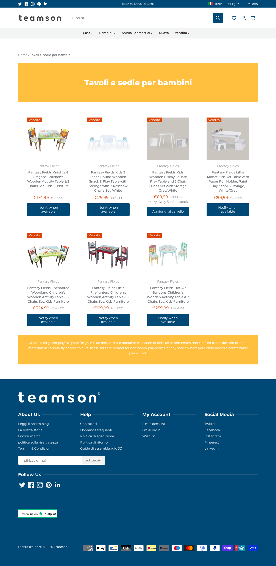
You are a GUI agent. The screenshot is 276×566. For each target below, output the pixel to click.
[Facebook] (207, 545)
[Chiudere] (261, 500)
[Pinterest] (220, 545)
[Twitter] (201, 545)
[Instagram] (214, 545)
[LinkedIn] (227, 545)
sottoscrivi (246, 531)
